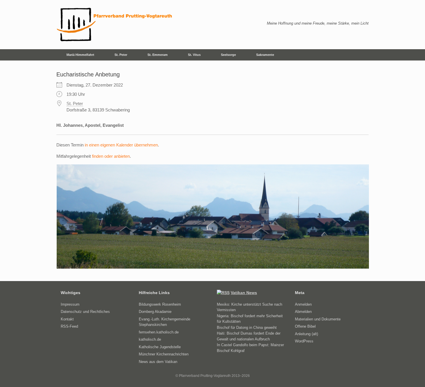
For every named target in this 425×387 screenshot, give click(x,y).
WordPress (304, 341)
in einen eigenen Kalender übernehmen (121, 144)
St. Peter (120, 54)
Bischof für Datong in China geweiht (247, 327)
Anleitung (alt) (306, 334)
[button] (360, 54)
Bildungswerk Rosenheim (160, 304)
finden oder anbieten (111, 156)
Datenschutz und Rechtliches (85, 311)
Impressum (70, 304)
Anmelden (303, 304)
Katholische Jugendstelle (160, 347)
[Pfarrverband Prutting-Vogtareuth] (114, 24)
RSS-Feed (69, 326)
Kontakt (67, 319)
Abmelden (303, 311)
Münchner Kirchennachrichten (164, 354)
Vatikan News (244, 292)
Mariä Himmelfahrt (80, 54)
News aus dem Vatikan (158, 362)
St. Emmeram (157, 54)
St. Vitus (194, 54)
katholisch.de (150, 339)
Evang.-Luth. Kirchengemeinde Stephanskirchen (164, 322)
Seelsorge (228, 54)
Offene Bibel (305, 326)
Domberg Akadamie (155, 311)
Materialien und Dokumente (318, 319)
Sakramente (265, 54)
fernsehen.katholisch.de (159, 332)
